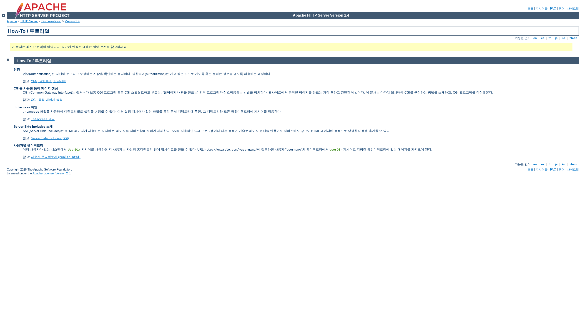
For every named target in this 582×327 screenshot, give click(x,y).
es (542, 38)
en (535, 38)
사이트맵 (573, 8)
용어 (561, 8)
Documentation (51, 21)
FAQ (553, 8)
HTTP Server (29, 21)
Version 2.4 (72, 21)
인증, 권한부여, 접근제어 (48, 81)
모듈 (530, 8)
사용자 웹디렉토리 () (55, 157)
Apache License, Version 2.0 (51, 173)
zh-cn (573, 38)
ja (556, 38)
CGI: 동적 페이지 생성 (47, 100)
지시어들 (542, 8)
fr (550, 38)
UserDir (74, 149)
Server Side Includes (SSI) (50, 138)
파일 (43, 119)
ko (563, 38)
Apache (12, 21)
